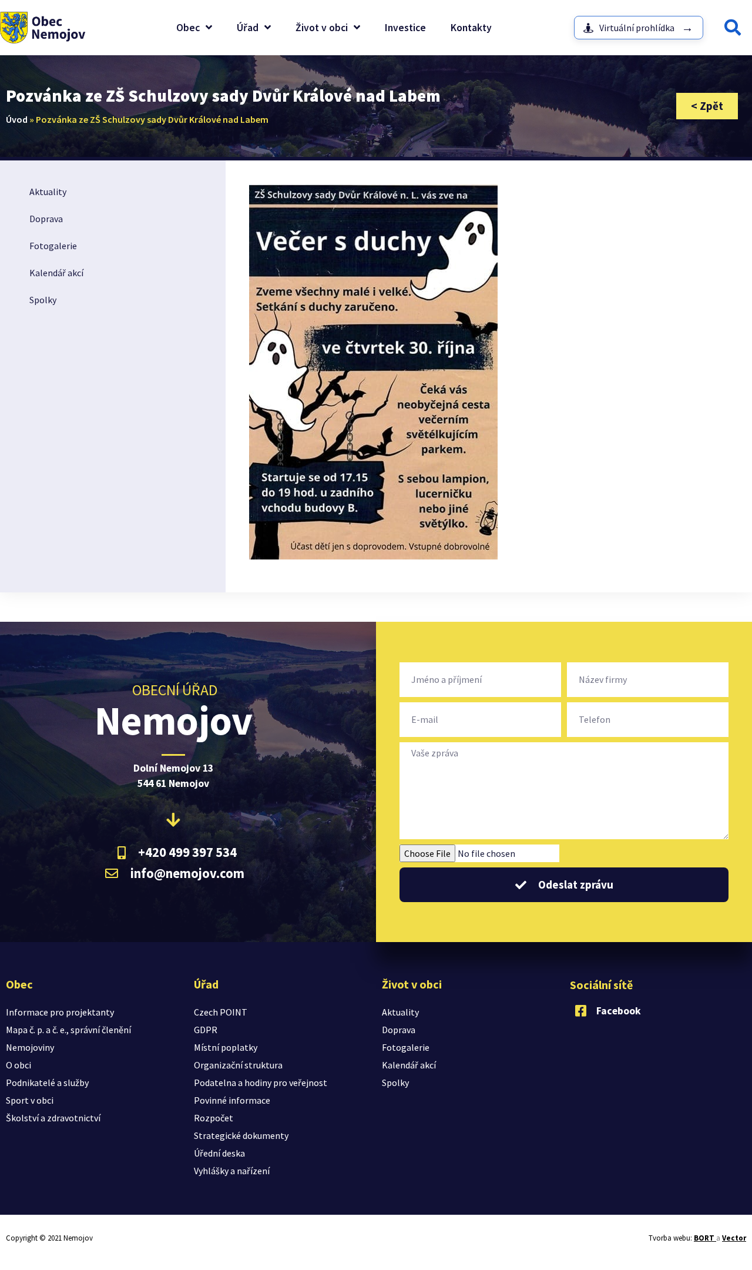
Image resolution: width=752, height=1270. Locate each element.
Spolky (42, 300)
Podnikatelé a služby (47, 1082)
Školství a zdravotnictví (53, 1118)
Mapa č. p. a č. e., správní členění (68, 1030)
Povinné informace (232, 1100)
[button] (733, 28)
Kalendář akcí (56, 273)
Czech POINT (220, 1012)
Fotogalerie (53, 246)
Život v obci (322, 27)
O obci (18, 1065)
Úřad (247, 27)
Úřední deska (219, 1153)
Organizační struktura (238, 1065)
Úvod (17, 119)
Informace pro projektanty (60, 1012)
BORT (705, 1238)
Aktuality (47, 191)
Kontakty (471, 27)
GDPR (205, 1030)
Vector (734, 1238)
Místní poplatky (225, 1047)
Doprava (46, 218)
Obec (188, 27)
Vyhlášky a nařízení (232, 1171)
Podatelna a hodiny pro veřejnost (260, 1082)
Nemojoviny (30, 1047)
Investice (405, 27)
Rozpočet (213, 1118)
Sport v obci (29, 1100)
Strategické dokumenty (241, 1135)
